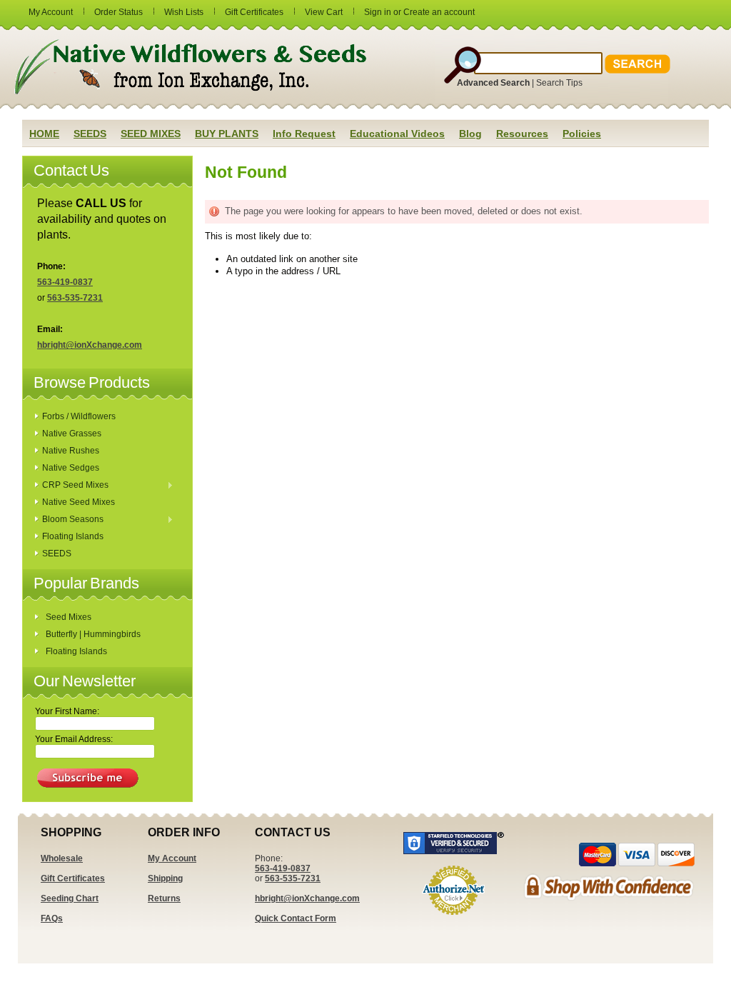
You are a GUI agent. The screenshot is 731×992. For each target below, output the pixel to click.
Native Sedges (70, 468)
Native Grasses (71, 434)
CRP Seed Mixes (72, 485)
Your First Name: (67, 711)
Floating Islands (73, 536)
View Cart (324, 12)
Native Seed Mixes (78, 502)
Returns (164, 898)
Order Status (118, 12)
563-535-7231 (75, 298)
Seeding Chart (70, 898)
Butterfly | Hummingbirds (93, 634)
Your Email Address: (74, 739)
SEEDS (56, 553)
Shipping (165, 878)
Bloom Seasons (69, 520)
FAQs (52, 918)
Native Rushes (70, 451)
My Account (51, 12)
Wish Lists (183, 12)
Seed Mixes (68, 617)
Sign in (377, 12)
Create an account (439, 12)
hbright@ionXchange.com (89, 345)
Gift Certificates (254, 12)
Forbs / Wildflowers (79, 416)
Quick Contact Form (295, 918)
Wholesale (62, 858)
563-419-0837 (65, 282)
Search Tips (559, 83)
